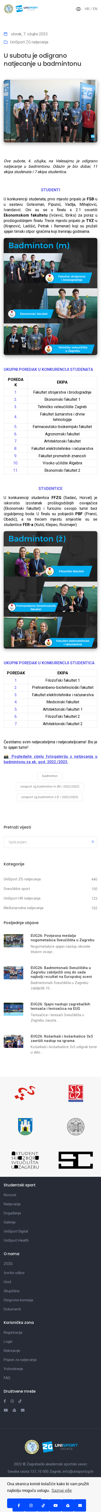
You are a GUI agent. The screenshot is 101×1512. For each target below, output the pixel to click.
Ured (7, 1282)
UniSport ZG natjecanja (29, 42)
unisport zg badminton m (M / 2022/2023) (49, 786)
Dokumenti (12, 1309)
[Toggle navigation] (78, 9)
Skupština (11, 1291)
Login (8, 1341)
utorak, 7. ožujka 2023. (29, 34)
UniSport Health (16, 1240)
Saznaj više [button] (61, 1490)
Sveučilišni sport (17, 889)
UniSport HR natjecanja (22, 898)
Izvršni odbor (14, 1273)
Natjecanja (12, 1204)
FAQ (7, 1378)
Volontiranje (13, 1369)
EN (95, 9)
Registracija (13, 1332)
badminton (50, 776)
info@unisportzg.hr (78, 1471)
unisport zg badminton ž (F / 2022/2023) (49, 797)
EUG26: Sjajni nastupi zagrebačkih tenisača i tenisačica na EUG (60, 1006)
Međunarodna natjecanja (23, 908)
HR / (89, 9)
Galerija (9, 1222)
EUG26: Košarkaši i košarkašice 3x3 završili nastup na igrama (62, 1038)
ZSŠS (8, 1264)
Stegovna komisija (18, 1300)
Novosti (10, 1195)
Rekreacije (12, 1350)
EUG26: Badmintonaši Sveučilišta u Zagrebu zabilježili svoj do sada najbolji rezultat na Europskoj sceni (61, 972)
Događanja (12, 1213)
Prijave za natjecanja (20, 1360)
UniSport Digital (16, 1231)
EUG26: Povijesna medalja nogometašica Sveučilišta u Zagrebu (62, 937)
